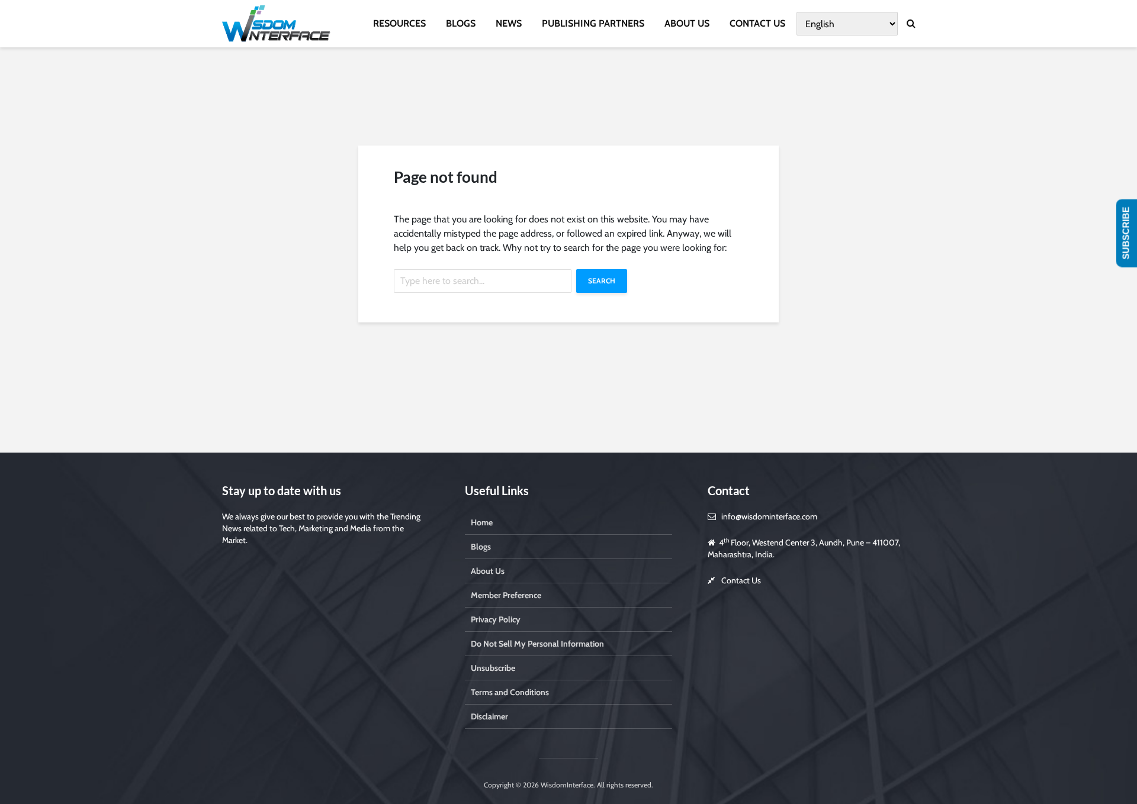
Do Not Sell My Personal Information (537, 643)
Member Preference (506, 595)
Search (601, 280)
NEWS (509, 23)
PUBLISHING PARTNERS (593, 23)
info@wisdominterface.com (769, 516)
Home (482, 522)
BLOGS (461, 23)
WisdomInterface (566, 784)
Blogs (481, 546)
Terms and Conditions (510, 692)
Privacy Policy (496, 619)
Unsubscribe (493, 668)
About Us (488, 571)
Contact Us (741, 580)
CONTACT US (757, 23)
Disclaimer (489, 716)
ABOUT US (686, 23)
